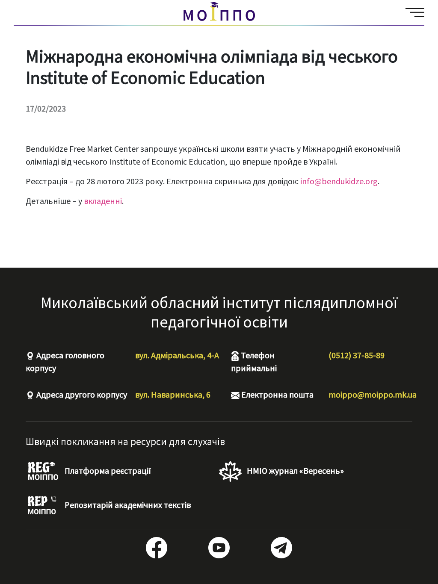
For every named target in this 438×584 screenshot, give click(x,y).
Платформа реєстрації (107, 470)
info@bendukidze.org (339, 181)
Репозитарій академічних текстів (127, 504)
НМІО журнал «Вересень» (294, 470)
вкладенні (103, 200)
